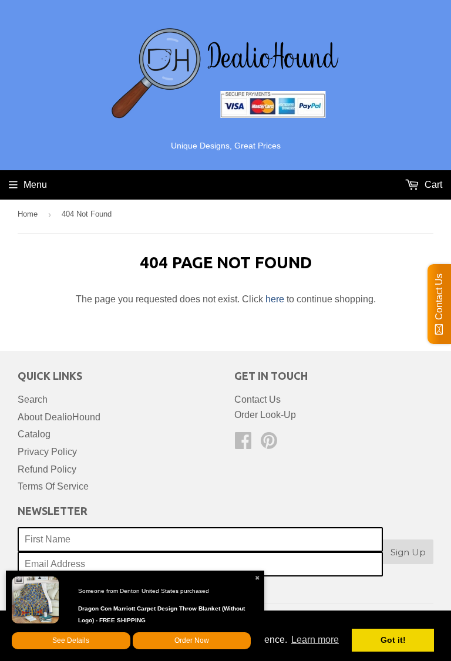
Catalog (34, 434)
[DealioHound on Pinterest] (269, 444)
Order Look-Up (265, 415)
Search (33, 399)
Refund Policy (47, 469)
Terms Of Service (53, 486)
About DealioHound (59, 417)
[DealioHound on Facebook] (243, 444)
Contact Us (257, 399)
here (274, 299)
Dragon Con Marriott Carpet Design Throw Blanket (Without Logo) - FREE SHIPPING (161, 614)
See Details (70, 640)
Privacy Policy (47, 452)
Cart (432, 185)
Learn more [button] (315, 640)
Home (28, 214)
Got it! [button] (393, 640)
